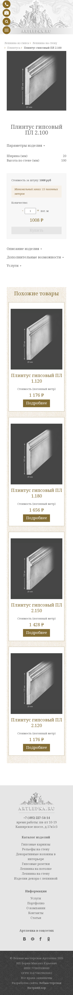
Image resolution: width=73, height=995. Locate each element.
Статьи (36, 918)
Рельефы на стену (35, 849)
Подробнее (36, 402)
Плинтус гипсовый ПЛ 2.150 (36, 607)
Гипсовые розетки (36, 864)
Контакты (35, 913)
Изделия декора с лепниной (35, 878)
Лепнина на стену (36, 874)
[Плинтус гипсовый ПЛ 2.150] (36, 569)
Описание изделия (23, 248)
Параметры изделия (25, 145)
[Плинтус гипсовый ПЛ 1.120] (36, 339)
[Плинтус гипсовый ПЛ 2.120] (36, 683)
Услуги (13, 265)
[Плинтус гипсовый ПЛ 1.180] (36, 454)
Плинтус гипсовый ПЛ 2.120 (36, 722)
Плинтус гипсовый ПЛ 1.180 (36, 493)
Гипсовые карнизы (35, 844)
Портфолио (35, 903)
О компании (35, 908)
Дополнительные (34, 257)
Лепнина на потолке (36, 869)
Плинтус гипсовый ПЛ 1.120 (36, 378)
